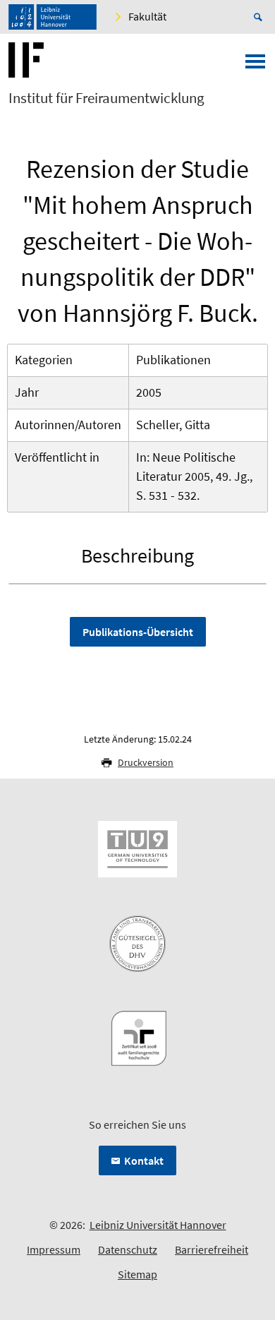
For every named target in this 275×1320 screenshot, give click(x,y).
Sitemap (137, 1274)
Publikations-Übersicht (137, 632)
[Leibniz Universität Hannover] (52, 17)
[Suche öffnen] (260, 17)
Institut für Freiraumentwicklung (106, 98)
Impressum (53, 1249)
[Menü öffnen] (255, 65)
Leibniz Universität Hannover (158, 1225)
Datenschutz (127, 1249)
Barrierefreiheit (211, 1249)
